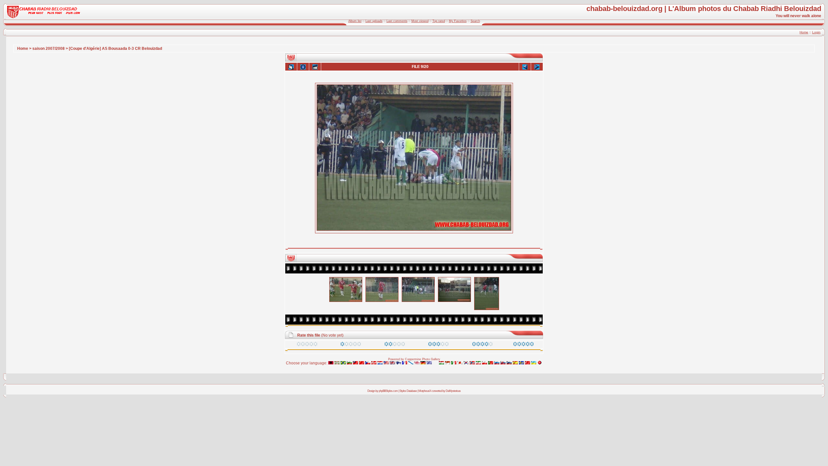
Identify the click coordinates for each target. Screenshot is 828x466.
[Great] (523, 345)
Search (475, 21)
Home (804, 32)
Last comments (397, 21)
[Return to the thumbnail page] (291, 67)
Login (816, 32)
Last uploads (374, 21)
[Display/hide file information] (303, 67)
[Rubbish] (307, 345)
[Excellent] (482, 345)
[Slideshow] (315, 67)
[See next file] (537, 67)
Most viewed (420, 21)
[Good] (438, 345)
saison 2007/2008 (48, 48)
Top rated (438, 21)
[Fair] (394, 345)
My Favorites (458, 21)
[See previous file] (525, 67)
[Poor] (350, 345)
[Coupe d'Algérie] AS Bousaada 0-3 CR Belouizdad (115, 48)
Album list (355, 21)
